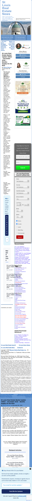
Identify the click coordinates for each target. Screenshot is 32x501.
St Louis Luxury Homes (20, 319)
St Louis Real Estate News (7, 8)
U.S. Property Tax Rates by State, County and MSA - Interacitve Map (21, 336)
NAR (16, 305)
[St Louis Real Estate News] (16, 28)
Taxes (16, 325)
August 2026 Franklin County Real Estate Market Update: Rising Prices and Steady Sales (22, 258)
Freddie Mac (18, 284)
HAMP (16, 285)
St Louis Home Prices (20, 315)
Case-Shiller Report (19, 269)
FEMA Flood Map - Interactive (22, 342)
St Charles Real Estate (20, 311)
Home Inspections (19, 287)
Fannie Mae (18, 276)
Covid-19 (17, 272)
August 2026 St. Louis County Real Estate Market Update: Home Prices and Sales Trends (22, 262)
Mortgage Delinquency (20, 303)
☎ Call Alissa (23, 55)
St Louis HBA (18, 313)
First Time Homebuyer (20, 281)
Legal (16, 298)
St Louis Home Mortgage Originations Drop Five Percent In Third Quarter (4, 46)
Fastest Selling (18, 277)
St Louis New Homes (20, 322)
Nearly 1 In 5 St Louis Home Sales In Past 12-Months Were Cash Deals (12, 45)
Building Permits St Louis (20, 267)
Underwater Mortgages (20, 327)
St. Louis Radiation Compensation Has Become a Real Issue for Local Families (22, 248)
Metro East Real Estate (20, 300)
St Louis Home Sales (20, 317)
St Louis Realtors (19, 324)
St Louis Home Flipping (20, 314)
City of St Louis (18, 270)
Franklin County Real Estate (21, 283)
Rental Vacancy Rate (20, 308)
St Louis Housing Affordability (21, 318)
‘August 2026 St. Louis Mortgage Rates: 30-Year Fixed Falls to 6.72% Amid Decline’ (23, 254)
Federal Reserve (19, 278)
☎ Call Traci (23, 74)
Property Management (20, 306)
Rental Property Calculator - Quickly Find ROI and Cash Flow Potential (23, 340)
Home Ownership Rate (20, 288)
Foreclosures (18, 282)
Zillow (16, 328)
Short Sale (17, 309)
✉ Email (23, 57)
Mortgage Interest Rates (21, 304)
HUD (16, 293)
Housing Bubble (18, 289)
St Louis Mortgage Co (20, 320)
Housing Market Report (20, 291)
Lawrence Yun (18, 296)
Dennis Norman (7, 67)
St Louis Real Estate (20, 323)
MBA (16, 299)
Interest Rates (18, 295)
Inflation (17, 294)
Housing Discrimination (20, 290)
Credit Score (18, 273)
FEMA (16, 279)
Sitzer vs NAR (18, 310)
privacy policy (22, 496)
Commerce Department (20, 271)
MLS (16, 301)
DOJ (16, 275)
